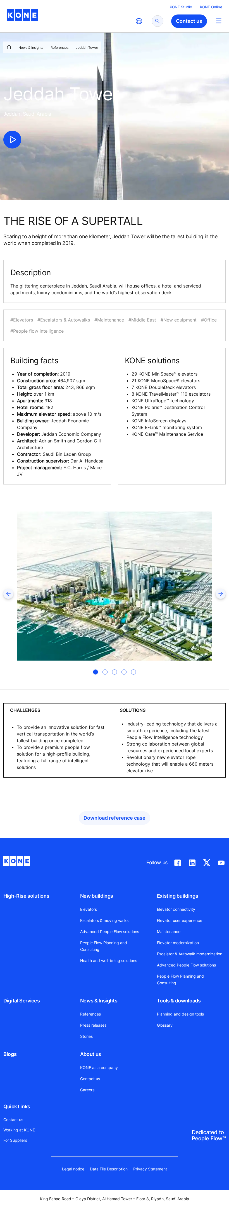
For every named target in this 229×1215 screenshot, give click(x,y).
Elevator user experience (179, 920)
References (59, 47)
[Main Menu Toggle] (218, 21)
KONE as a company (99, 1067)
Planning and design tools (180, 1014)
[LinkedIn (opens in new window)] (192, 861)
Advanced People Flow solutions (109, 931)
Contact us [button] (189, 21)
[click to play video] (12, 139)
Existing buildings (177, 896)
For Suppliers (15, 1140)
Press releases (93, 1025)
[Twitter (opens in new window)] (206, 861)
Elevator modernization (178, 942)
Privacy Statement (150, 1169)
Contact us (90, 1078)
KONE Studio (181, 7)
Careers (87, 1089)
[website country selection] (139, 21)
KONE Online (211, 7)
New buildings (96, 896)
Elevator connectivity (176, 909)
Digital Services (21, 1001)
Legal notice (73, 1169)
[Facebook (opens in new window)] (177, 861)
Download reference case (114, 818)
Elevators (88, 909)
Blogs (9, 1054)
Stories (86, 1036)
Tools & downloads (179, 1001)
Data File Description (109, 1169)
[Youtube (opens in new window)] (221, 861)
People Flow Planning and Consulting (103, 946)
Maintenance (168, 931)
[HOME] (9, 47)
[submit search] (157, 21)
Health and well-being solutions (108, 960)
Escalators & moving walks (104, 920)
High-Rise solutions (26, 896)
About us (90, 1054)
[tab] (95, 672)
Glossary (165, 1025)
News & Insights (30, 47)
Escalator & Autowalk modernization (189, 953)
